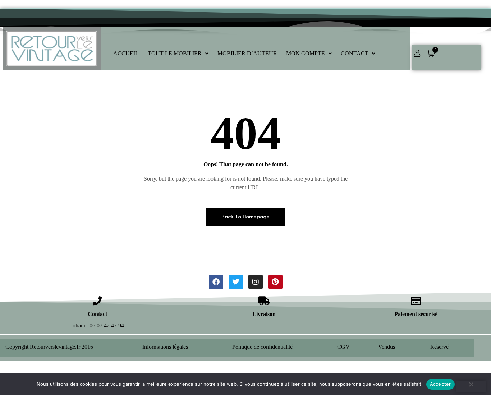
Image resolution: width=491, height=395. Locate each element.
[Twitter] (236, 282)
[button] (178, 53)
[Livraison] (264, 300)
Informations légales (165, 347)
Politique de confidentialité (262, 347)
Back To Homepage (245, 217)
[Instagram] (255, 282)
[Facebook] (216, 282)
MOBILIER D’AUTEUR (247, 53)
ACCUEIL (126, 53)
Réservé (439, 347)
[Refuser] (471, 386)
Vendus (386, 347)
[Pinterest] (275, 282)
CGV (343, 347)
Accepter (440, 384)
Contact (97, 314)
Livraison (264, 314)
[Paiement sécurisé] (415, 300)
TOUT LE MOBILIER (175, 53)
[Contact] (97, 300)
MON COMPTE (305, 53)
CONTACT (354, 53)
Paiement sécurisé (415, 314)
